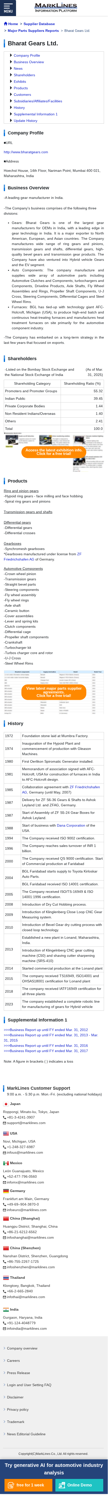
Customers (22, 95)
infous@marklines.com (25, 1152)
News (18, 68)
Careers (13, 1361)
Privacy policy (18, 1409)
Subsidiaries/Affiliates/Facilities (38, 101)
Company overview (22, 1348)
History (19, 108)
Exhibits (20, 82)
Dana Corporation (71, 825)
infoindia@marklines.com (27, 1328)
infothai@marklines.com (26, 1297)
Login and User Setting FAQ (29, 1385)
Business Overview (29, 62)
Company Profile (27, 55)
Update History (25, 121)
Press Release (18, 1373)
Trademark (15, 1422)
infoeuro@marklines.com (27, 1210)
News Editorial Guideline (26, 1434)
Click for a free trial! (54, 452)
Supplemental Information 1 (36, 114)
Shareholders (24, 75)
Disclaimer (15, 1397)
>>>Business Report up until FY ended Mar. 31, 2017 (46, 1051)
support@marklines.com (26, 1123)
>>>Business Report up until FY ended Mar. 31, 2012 (46, 1030)
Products (21, 88)
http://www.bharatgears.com (26, 152)
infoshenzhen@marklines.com (31, 1267)
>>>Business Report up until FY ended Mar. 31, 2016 (46, 1046)
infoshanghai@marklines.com (30, 1237)
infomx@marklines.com (25, 1182)
